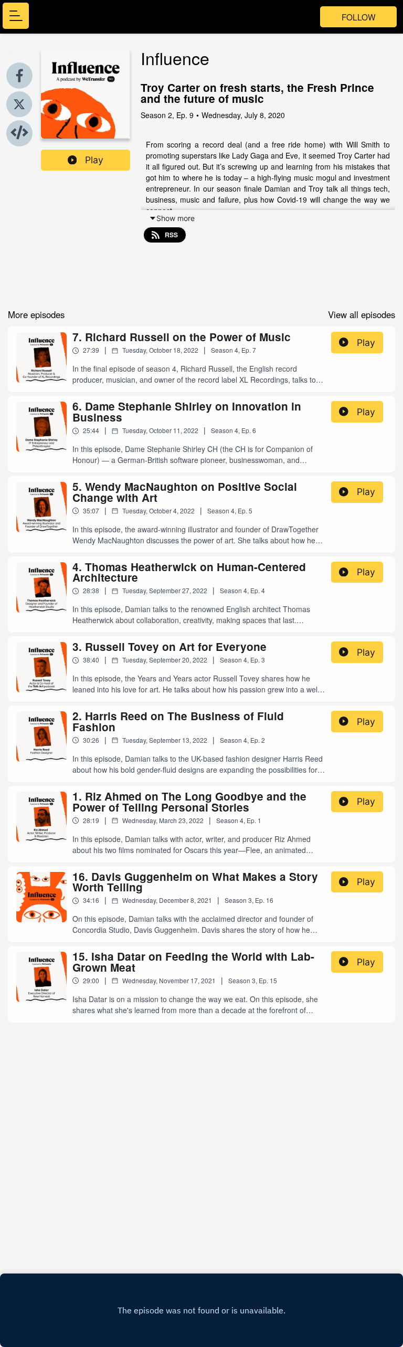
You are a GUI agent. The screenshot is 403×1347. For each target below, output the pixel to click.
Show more (175, 218)
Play (94, 159)
